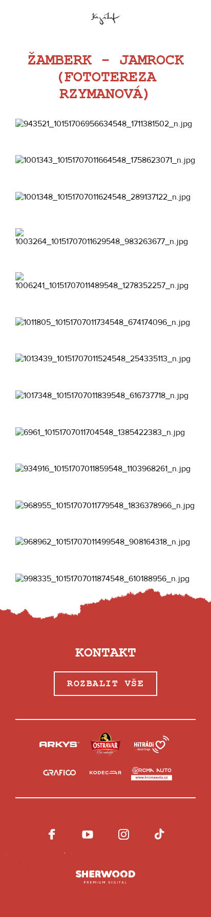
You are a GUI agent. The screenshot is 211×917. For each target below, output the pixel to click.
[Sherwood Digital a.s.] (105, 877)
